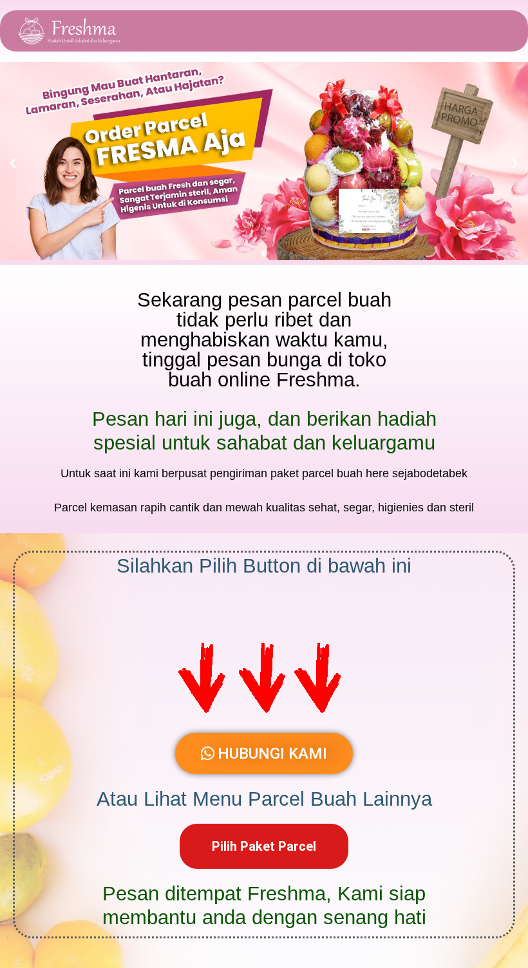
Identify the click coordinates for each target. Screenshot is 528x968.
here (377, 473)
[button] (12, 163)
